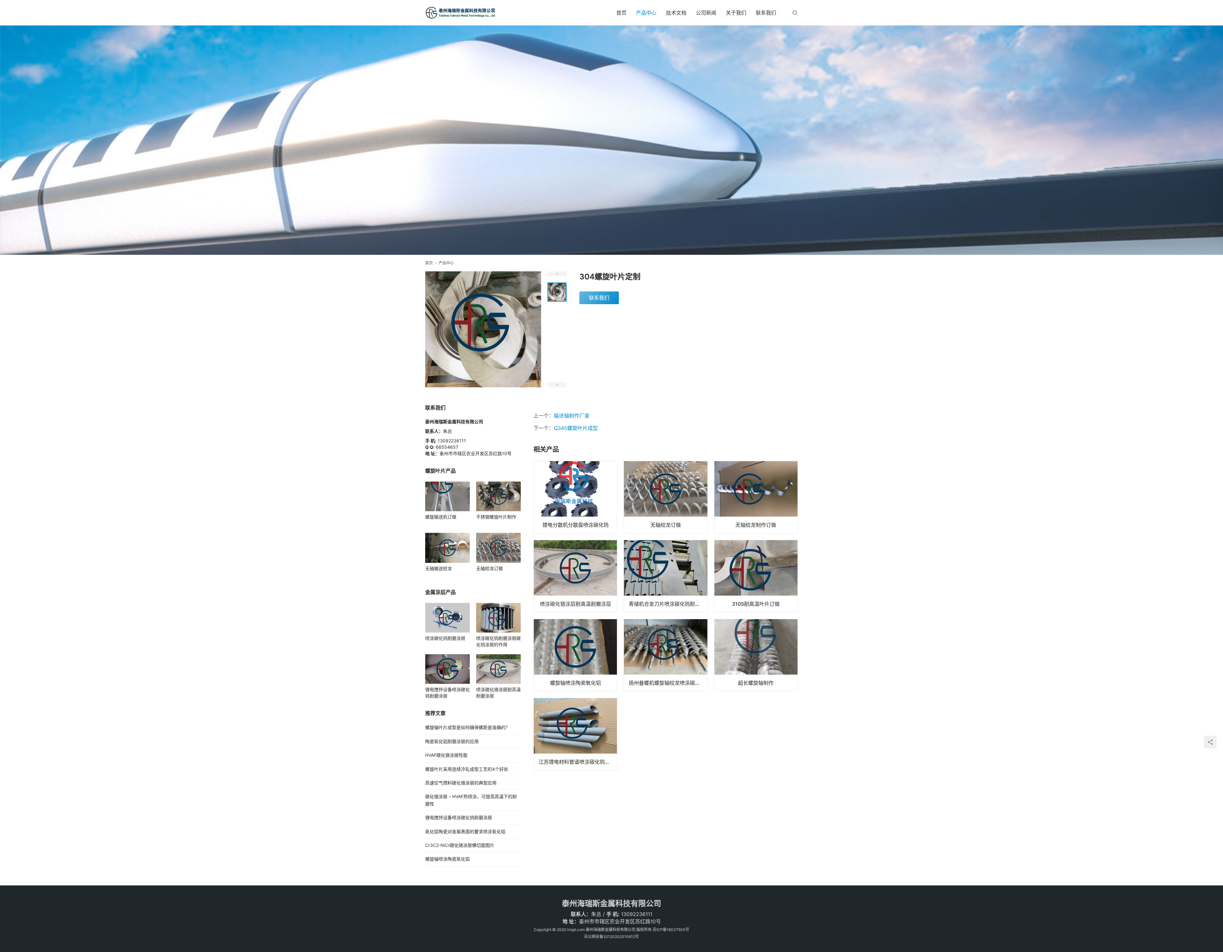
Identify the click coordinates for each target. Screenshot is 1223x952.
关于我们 (736, 13)
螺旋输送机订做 (440, 516)
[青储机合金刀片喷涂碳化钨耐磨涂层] (665, 576)
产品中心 (646, 13)
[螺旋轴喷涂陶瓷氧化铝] (575, 655)
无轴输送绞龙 (438, 568)
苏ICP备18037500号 (671, 929)
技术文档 (676, 13)
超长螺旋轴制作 (756, 683)
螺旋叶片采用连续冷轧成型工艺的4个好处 (466, 769)
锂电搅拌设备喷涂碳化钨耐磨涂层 (447, 692)
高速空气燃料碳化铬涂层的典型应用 (461, 782)
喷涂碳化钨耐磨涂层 (445, 638)
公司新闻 (706, 13)
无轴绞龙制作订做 (755, 525)
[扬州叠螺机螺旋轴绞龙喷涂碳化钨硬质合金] (665, 655)
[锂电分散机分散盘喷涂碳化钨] (575, 497)
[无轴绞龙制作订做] (755, 497)
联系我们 (766, 13)
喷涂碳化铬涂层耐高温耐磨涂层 (575, 604)
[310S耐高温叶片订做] (755, 576)
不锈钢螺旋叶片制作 (496, 516)
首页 (621, 13)
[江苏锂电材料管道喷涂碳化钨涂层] (575, 734)
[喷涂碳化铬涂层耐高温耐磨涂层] (575, 576)
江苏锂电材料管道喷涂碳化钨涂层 (577, 762)
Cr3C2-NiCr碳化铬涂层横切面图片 (459, 845)
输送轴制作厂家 (572, 415)
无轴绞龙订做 (665, 525)
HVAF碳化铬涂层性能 (446, 755)
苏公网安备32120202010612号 (611, 936)
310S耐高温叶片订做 (756, 604)
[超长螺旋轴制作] (755, 655)
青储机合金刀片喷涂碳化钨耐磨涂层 (668, 604)
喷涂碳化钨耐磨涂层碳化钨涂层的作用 (498, 641)
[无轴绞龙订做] (665, 497)
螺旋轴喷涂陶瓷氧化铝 (575, 683)
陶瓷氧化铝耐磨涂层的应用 (452, 741)
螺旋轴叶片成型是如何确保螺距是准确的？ (467, 727)
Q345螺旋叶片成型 (576, 428)
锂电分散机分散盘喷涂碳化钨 (575, 525)
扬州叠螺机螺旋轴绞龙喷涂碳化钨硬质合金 (668, 683)
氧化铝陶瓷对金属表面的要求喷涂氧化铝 (465, 831)
